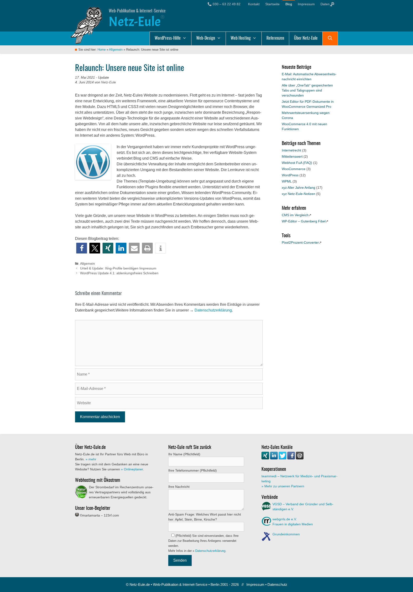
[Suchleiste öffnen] (330, 38)
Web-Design (205, 38)
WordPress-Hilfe (168, 38)
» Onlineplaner (132, 469)
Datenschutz (277, 584)
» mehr (91, 459)
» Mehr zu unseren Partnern (282, 486)
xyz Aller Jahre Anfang (298, 187)
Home (102, 49)
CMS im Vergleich (295, 215)
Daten (326, 4)
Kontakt (254, 4)
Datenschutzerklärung (213, 310)
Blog (288, 4)
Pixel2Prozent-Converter (300, 242)
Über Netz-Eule (306, 38)
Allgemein (116, 49)
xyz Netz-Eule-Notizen (298, 194)
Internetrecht (291, 150)
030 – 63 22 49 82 (226, 4)
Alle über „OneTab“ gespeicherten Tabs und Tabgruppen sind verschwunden (307, 90)
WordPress (290, 175)
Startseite (272, 4)
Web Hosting (241, 38)
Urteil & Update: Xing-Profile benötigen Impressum (118, 268)
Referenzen (275, 38)
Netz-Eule (135, 21)
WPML (287, 181)
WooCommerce (293, 169)
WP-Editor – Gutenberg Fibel (304, 221)
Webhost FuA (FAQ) (297, 163)
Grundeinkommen (286, 534)
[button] (81, 248)
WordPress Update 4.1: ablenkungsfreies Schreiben (119, 273)
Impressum (306, 4)
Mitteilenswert (292, 156)
